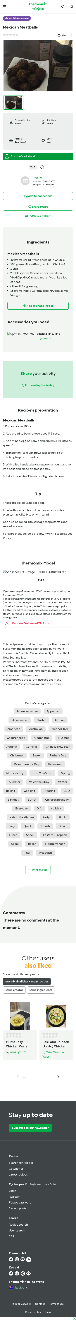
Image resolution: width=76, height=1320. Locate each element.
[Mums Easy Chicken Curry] (20, 1016)
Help (48, 1312)
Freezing (49, 791)
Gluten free (41, 738)
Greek (15, 844)
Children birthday (57, 799)
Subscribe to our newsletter (30, 1128)
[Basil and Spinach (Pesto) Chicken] (56, 1016)
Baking (10, 791)
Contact (40, 1303)
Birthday (13, 799)
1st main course (27, 711)
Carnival (31, 746)
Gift (39, 808)
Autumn (11, 746)
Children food (16, 738)
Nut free (63, 738)
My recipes (32, 1184)
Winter (62, 782)
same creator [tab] (14, 990)
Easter (36, 755)
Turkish (45, 826)
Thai (27, 852)
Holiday (56, 808)
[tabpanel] (38, 1041)
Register (14, 1196)
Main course (19, 720)
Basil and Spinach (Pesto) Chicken (55, 1044)
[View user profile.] (25, 180)
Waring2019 (18, 1052)
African (60, 720)
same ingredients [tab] (40, 990)
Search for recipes (21, 1162)
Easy (12, 826)
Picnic (62, 817)
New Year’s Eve (42, 773)
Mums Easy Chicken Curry (17, 1044)
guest (40, 177)
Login (12, 1190)
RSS (11, 1236)
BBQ (67, 791)
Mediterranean (55, 844)
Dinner (63, 826)
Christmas (17, 755)
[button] (4, 6)
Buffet (32, 799)
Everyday (21, 808)
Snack (30, 835)
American (13, 729)
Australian (36, 729)
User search (17, 1230)
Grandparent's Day (26, 764)
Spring (65, 773)
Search (13, 1218)
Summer (14, 782)
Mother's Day (15, 773)
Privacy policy (33, 1312)
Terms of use (56, 1303)
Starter (41, 720)
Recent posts (17, 1208)
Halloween (55, 764)
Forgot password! (20, 1202)
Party (46, 817)
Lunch (13, 835)
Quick (28, 826)
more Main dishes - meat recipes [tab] (26, 981)
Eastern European (55, 835)
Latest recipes (18, 1174)
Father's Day (58, 755)
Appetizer (53, 711)
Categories (16, 1168)
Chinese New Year (58, 746)
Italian (32, 844)
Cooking (29, 791)
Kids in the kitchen (22, 817)
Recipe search (18, 1224)
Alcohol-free (60, 729)
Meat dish (45, 852)
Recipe (13, 1156)
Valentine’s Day (39, 782)
